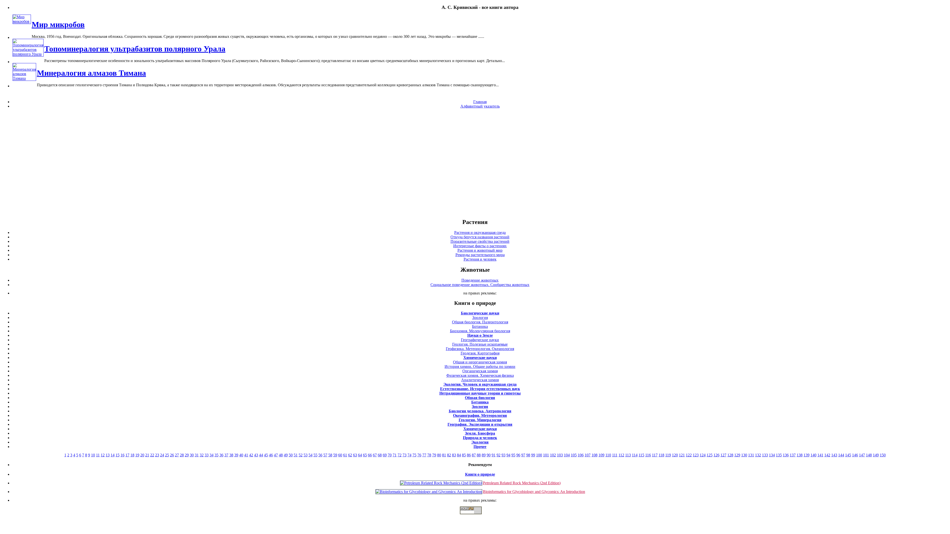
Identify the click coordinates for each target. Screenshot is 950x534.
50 (291, 455)
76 (419, 455)
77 (424, 455)
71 (395, 455)
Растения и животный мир (479, 250)
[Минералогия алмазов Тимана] (24, 78)
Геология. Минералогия (480, 420)
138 (800, 455)
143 (834, 455)
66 (370, 455)
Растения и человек (480, 259)
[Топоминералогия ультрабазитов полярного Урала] (28, 54)
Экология (480, 442)
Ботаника (480, 326)
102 (553, 455)
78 (429, 455)
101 (546, 455)
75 (414, 455)
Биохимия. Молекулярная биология (480, 331)
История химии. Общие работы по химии (480, 366)
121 (682, 455)
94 (508, 455)
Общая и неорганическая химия (480, 362)
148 (869, 455)
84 (459, 455)
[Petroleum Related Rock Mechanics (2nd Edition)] (441, 483)
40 (241, 455)
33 (207, 455)
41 (246, 455)
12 (103, 455)
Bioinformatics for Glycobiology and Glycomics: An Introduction (534, 492)
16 (122, 455)
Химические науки (480, 358)
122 (689, 455)
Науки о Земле (480, 335)
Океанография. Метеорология (480, 415)
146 (855, 455)
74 (409, 455)
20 (142, 455)
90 (489, 455)
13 (108, 455)
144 (841, 455)
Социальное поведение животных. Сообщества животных (479, 285)
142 (827, 455)
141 (820, 455)
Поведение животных (480, 280)
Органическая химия (480, 371)
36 (221, 455)
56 (320, 455)
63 (355, 455)
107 (588, 455)
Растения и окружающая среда (480, 232)
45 (266, 455)
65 (365, 455)
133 (765, 455)
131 (751, 455)
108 (594, 455)
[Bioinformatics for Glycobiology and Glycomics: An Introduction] (429, 492)
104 (567, 455)
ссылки (475, 516)
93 (503, 455)
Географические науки (480, 340)
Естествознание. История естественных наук (480, 389)
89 (484, 455)
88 (479, 455)
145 (848, 455)
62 (350, 455)
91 (494, 455)
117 (655, 455)
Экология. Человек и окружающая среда (480, 384)
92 (498, 455)
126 (716, 455)
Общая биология (480, 398)
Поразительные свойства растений (480, 241)
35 (216, 455)
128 (730, 455)
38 (231, 455)
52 (301, 455)
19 (137, 455)
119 (668, 455)
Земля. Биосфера (480, 433)
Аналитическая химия (480, 380)
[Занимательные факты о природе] (122, 19)
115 (641, 455)
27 (177, 455)
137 (793, 455)
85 (464, 455)
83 (454, 455)
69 (385, 455)
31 (197, 455)
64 (360, 455)
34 (212, 455)
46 (271, 455)
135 (779, 455)
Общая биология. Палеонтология (480, 322)
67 (375, 455)
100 (539, 455)
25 (167, 455)
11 (98, 455)
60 (340, 455)
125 (709, 455)
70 (390, 455)
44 (261, 455)
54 (310, 455)
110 (608, 455)
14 (113, 455)
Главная (480, 102)
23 (157, 455)
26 (172, 455)
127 (723, 455)
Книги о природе (480, 474)
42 (251, 455)
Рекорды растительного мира (480, 255)
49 (286, 455)
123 (696, 455)
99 (533, 455)
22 (152, 455)
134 (772, 455)
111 (615, 455)
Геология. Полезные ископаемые (480, 344)
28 (182, 455)
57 (325, 455)
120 (675, 455)
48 (281, 455)
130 (744, 455)
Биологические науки (480, 313)
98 (528, 455)
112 (621, 455)
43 (256, 455)
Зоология (480, 317)
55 (315, 455)
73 (404, 455)
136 (786, 455)
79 (434, 455)
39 (236, 455)
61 (345, 455)
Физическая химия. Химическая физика (480, 375)
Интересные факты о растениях (480, 246)
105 (574, 455)
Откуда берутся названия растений (480, 237)
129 (737, 455)
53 (306, 455)
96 (518, 455)
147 (862, 455)
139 (806, 455)
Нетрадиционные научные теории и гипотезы (480, 393)
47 (276, 455)
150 (883, 455)
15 (117, 455)
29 (187, 455)
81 (444, 455)
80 (439, 455)
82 (449, 455)
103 (560, 455)
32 (202, 455)
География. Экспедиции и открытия (480, 424)
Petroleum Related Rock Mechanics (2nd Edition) (522, 483)
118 (661, 455)
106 (581, 455)
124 (703, 455)
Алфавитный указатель (480, 106)
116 (648, 455)
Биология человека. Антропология (480, 411)
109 (601, 455)
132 (758, 455)
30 (192, 455)
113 (628, 455)
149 (876, 455)
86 (469, 455)
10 (93, 455)
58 (330, 455)
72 (400, 455)
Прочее (480, 447)
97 (523, 455)
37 (226, 455)
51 (296, 455)
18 (132, 455)
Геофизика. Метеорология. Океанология (480, 349)
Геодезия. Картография (480, 353)
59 (335, 455)
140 (813, 455)
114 (635, 455)
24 (162, 455)
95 (513, 455)
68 (380, 455)
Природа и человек (480, 438)
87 (474, 455)
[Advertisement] (475, 163)
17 (127, 455)
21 (147, 455)
